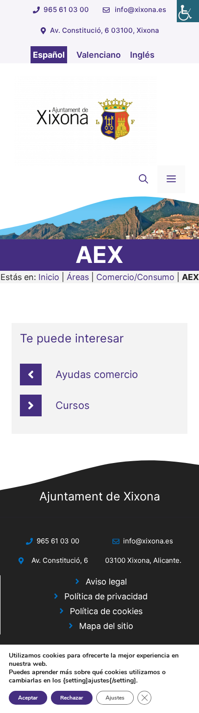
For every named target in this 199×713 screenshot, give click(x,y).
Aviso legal (106, 581)
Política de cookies (106, 611)
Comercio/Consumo (135, 277)
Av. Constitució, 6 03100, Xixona (104, 30)
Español (49, 55)
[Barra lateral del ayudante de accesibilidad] (188, 11)
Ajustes (115, 697)
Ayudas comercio (97, 374)
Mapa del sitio (106, 626)
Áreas (78, 277)
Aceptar (28, 697)
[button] (143, 179)
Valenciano (98, 55)
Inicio (48, 277)
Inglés (142, 55)
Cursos (73, 405)
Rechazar (71, 697)
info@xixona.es (140, 9)
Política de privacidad (106, 596)
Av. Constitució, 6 (59, 560)
